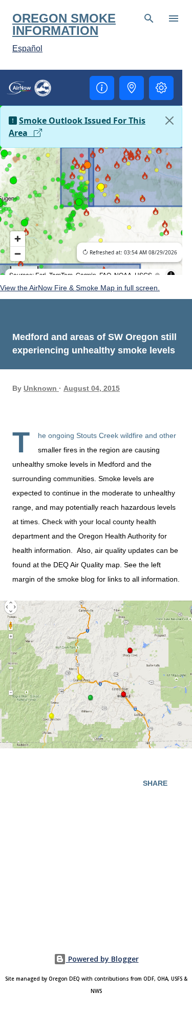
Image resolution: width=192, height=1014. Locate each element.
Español (27, 48)
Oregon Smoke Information (64, 24)
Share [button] (155, 783)
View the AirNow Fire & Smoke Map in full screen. (80, 288)
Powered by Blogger (102, 959)
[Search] (149, 18)
